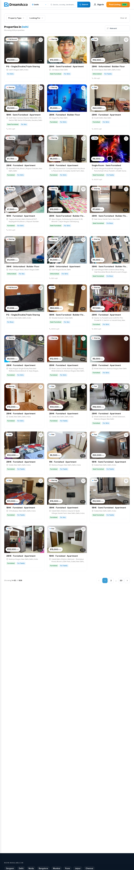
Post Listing (117, 4)
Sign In (100, 4)
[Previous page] (99, 580)
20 (121, 580)
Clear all (123, 18)
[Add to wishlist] (40, 40)
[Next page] (127, 580)
